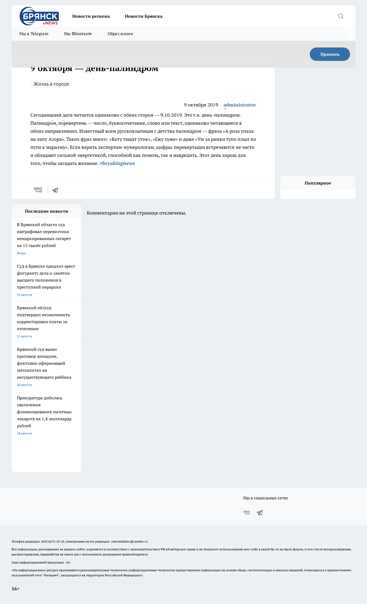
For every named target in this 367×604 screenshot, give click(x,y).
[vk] (38, 190)
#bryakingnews (117, 163)
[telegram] (57, 190)
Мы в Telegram (33, 33)
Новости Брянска (144, 16)
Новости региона (91, 16)
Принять (330, 54)
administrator (240, 105)
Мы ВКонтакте (78, 33)
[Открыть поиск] (340, 16)
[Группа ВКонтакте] (246, 512)
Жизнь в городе (51, 84)
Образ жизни (120, 33)
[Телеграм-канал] (260, 512)
